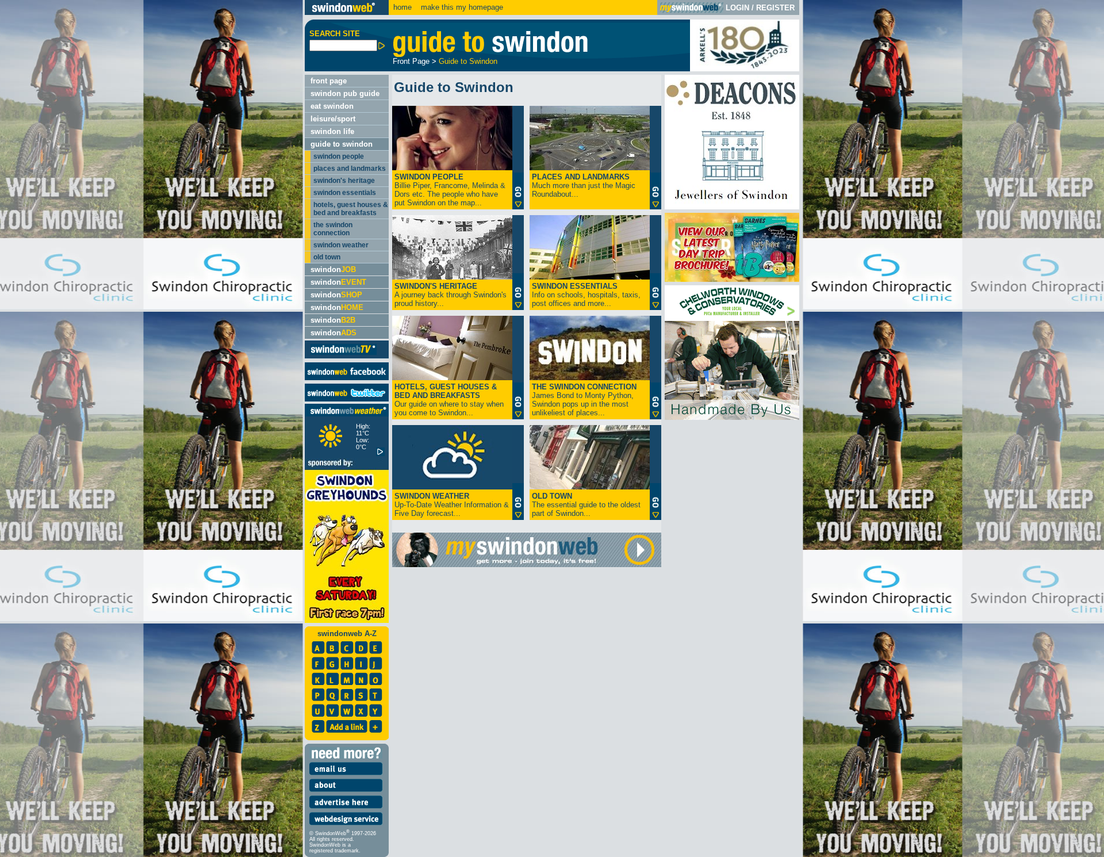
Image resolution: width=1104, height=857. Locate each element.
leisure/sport (332, 118)
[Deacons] (732, 206)
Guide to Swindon (468, 61)
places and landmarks (349, 168)
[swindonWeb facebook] (347, 377)
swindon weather (341, 245)
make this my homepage (461, 7)
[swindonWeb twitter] (347, 399)
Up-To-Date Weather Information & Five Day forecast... (451, 505)
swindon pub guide (344, 93)
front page (328, 80)
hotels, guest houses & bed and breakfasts (350, 209)
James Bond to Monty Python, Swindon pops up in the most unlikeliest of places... (584, 399)
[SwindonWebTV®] (343, 354)
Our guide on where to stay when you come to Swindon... (449, 399)
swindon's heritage (344, 181)
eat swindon (332, 106)
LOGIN (737, 7)
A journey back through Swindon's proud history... (450, 295)
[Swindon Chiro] (151, 428)
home (402, 7)
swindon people (338, 156)
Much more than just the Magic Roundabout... (583, 185)
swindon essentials (344, 193)
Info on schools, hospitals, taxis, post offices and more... (586, 295)
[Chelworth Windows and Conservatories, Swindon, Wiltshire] (732, 417)
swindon (333, 269)
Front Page (411, 61)
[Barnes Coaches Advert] (732, 279)
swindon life (332, 131)
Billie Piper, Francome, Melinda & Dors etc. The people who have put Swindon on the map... (449, 190)
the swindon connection (332, 229)
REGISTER (775, 7)
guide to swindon (341, 144)
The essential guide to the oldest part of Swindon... (586, 505)
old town (326, 257)
